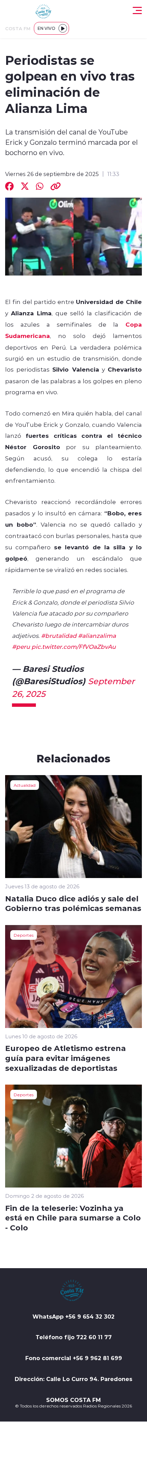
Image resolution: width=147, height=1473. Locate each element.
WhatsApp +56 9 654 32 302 (73, 1316)
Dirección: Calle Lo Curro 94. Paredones (73, 1379)
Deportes (24, 935)
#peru (21, 646)
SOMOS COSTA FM (73, 1399)
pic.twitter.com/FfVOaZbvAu (73, 646)
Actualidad (25, 785)
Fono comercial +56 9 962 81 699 (73, 1358)
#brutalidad (59, 635)
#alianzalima (97, 635)
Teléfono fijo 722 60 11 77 (74, 1337)
